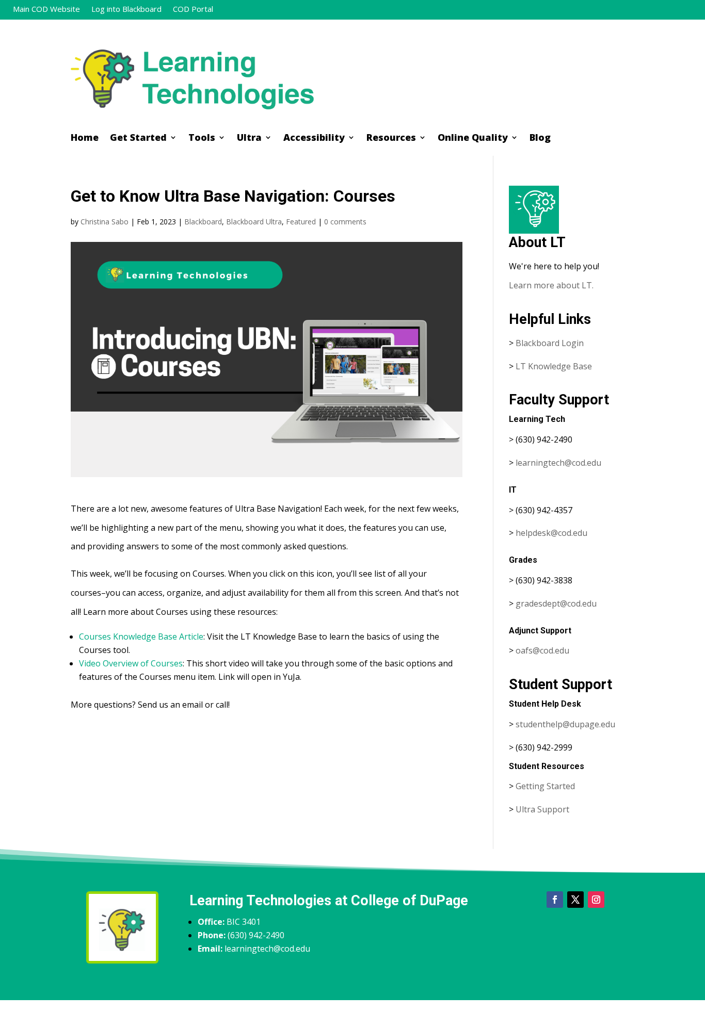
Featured (301, 221)
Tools (201, 138)
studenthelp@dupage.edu (565, 724)
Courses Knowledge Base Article (141, 636)
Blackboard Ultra (254, 221)
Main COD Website (46, 9)
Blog (540, 138)
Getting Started (545, 786)
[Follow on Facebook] (555, 899)
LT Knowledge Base (554, 366)
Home (85, 138)
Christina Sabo (105, 221)
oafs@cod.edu (542, 650)
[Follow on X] (575, 899)
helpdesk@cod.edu (551, 532)
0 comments (345, 221)
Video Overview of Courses (131, 663)
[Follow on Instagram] (596, 899)
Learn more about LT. (552, 285)
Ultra (249, 138)
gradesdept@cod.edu (556, 603)
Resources (391, 138)
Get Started (138, 138)
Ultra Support (542, 809)
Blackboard (203, 221)
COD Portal (193, 9)
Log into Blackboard (126, 9)
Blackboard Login (550, 343)
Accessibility (314, 138)
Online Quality (473, 138)
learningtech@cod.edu (558, 462)
